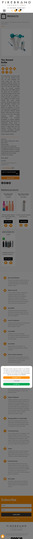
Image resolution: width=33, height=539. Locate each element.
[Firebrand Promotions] (16, 4)
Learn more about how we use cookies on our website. (18, 373)
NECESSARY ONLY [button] (16, 377)
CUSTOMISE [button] (16, 381)
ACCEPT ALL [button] (17, 384)
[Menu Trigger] (4, 10)
